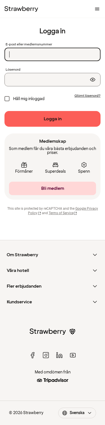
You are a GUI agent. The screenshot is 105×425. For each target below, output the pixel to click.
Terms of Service (61, 213)
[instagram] (46, 355)
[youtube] (72, 355)
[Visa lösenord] (92, 79)
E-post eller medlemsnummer (29, 45)
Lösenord (13, 70)
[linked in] (59, 355)
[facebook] (32, 355)
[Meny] (97, 9)
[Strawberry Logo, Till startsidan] (21, 9)
